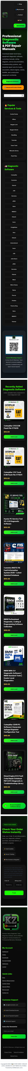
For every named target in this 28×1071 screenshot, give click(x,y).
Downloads (5, 957)
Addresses (5, 964)
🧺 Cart (20, 20)
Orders (4, 954)
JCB (14, 190)
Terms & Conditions (19, 1052)
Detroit (14, 185)
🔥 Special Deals (19, 25)
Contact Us (5, 993)
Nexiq (14, 290)
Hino (14, 232)
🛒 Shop (19, 4)
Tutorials (14, 140)
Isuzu (14, 222)
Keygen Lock (14, 124)
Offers (14, 119)
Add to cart (14, 437)
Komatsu (14, 196)
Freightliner (14, 227)
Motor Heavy (14, 285)
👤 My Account (20, 9)
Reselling (14, 135)
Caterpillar (14, 175)
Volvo (14, 206)
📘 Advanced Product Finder (13, 87)
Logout (4, 967)
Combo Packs (14, 114)
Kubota (14, 274)
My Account (5, 989)
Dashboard (5, 951)
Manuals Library (14, 150)
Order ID (7, 880)
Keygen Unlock (14, 129)
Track (14, 893)
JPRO (14, 201)
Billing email (18, 880)
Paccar (14, 295)
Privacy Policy (8, 1052)
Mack (14, 279)
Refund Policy (14, 1056)
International (14, 243)
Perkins (14, 300)
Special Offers (6, 986)
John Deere (14, 258)
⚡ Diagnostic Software (12, 81)
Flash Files (14, 156)
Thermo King (14, 306)
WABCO (14, 211)
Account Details (6, 960)
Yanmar (14, 321)
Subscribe (14, 1036)
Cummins (14, 180)
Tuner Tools (14, 145)
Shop (3, 977)
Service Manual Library (8, 980)
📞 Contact (20, 15)
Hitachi (14, 217)
